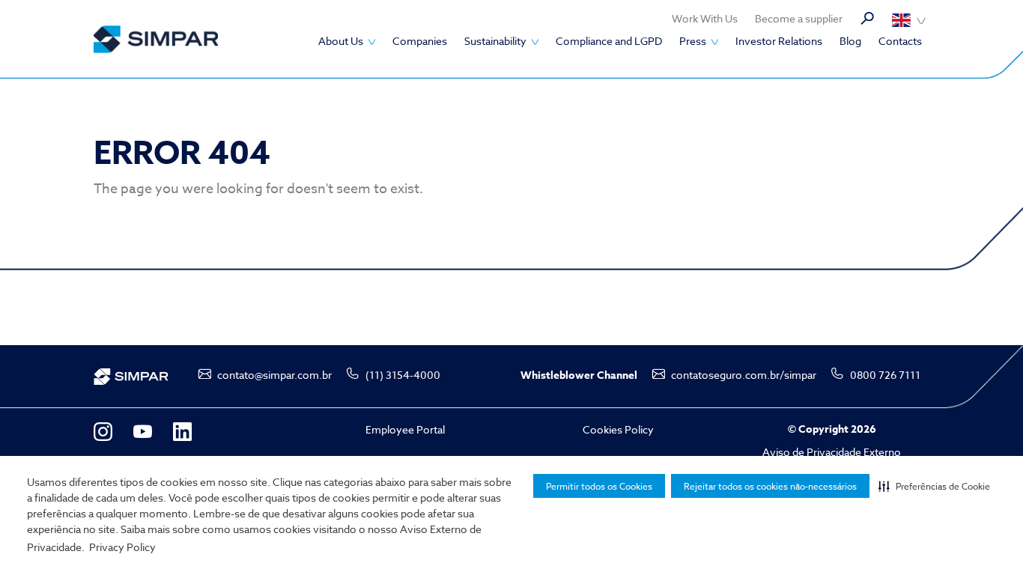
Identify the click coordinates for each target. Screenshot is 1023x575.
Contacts (900, 41)
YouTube (142, 431)
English (908, 20)
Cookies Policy (618, 429)
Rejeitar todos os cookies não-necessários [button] (770, 486)
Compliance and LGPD (609, 41)
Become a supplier (799, 18)
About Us (340, 41)
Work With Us (705, 18)
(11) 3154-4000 (402, 375)
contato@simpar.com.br (274, 375)
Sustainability (495, 41)
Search (867, 18)
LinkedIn (182, 431)
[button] (934, 486)
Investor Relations (778, 41)
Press (692, 41)
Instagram (103, 431)
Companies (419, 41)
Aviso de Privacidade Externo (831, 452)
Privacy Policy (122, 547)
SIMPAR (156, 39)
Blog (850, 41)
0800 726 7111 (885, 375)
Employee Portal (405, 429)
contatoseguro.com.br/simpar (743, 375)
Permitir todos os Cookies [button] (599, 486)
